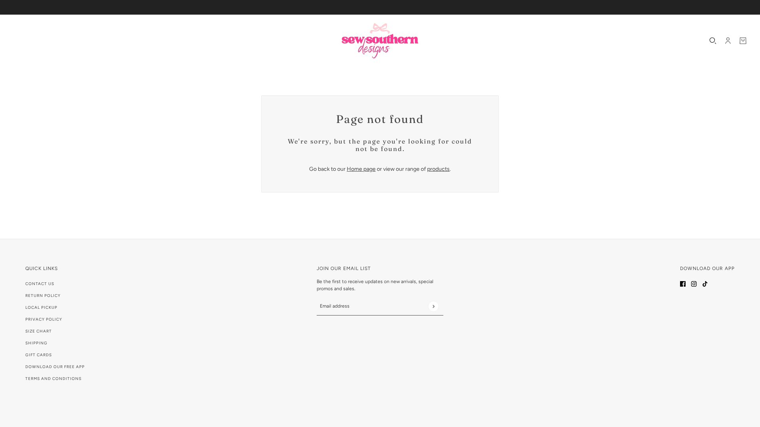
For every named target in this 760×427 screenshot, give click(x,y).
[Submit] (433, 306)
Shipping (36, 343)
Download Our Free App (55, 366)
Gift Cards (38, 354)
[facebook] (683, 283)
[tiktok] (705, 283)
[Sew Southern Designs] (380, 40)
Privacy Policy (43, 319)
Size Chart (38, 331)
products (438, 169)
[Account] (728, 40)
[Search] (713, 40)
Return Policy (43, 295)
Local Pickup (41, 307)
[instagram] (694, 283)
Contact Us (39, 283)
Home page (361, 169)
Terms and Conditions (53, 378)
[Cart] (743, 40)
